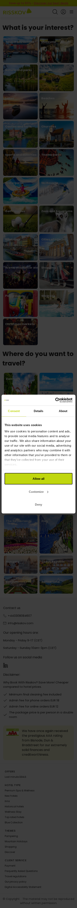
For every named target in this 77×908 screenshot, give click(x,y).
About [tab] (63, 411)
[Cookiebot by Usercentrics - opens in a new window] (55, 400)
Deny (38, 504)
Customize (36, 491)
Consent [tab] (14, 411)
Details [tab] (38, 411)
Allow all (38, 478)
